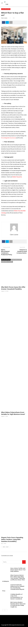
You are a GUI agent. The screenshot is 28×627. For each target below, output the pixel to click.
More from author (16, 259)
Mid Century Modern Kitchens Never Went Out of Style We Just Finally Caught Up (17, 604)
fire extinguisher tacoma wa (8, 137)
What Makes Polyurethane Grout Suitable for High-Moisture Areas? (13, 413)
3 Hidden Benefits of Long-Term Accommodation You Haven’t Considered (16, 596)
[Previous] (3, 610)
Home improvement (6, 9)
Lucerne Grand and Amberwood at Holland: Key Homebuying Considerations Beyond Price (13, 588)
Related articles (6, 259)
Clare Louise (4, 18)
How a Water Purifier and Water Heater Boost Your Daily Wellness (18, 569)
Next (7, 546)
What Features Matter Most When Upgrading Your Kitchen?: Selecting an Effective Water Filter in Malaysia (13, 578)
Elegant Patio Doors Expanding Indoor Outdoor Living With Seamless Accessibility (12, 539)
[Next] (6, 610)
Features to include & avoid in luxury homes (22, 251)
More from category (7, 261)
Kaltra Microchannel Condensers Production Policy (6, 252)
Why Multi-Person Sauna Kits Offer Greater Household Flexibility (13, 288)
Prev (4, 546)
